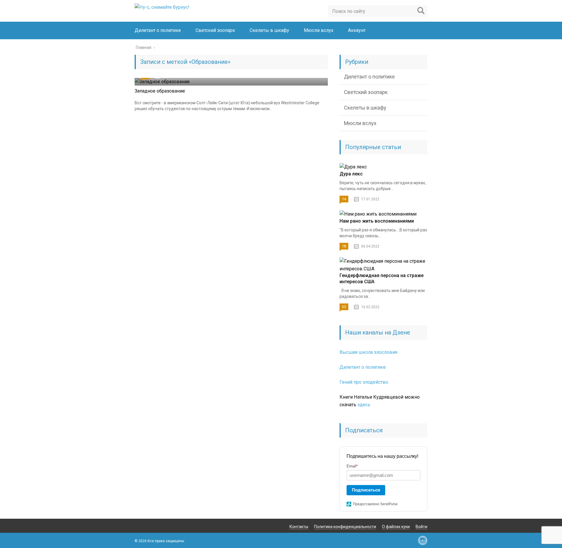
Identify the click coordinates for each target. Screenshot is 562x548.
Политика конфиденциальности (345, 526)
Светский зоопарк (215, 30)
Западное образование (160, 91)
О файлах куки (396, 526)
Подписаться (366, 489)
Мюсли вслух (318, 30)
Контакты (298, 526)
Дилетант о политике (158, 30)
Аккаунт (357, 30)
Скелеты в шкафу (269, 30)
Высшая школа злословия (368, 352)
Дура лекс (351, 174)
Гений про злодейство (364, 382)
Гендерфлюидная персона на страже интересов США (382, 278)
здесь (363, 404)
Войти (421, 526)
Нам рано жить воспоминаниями (377, 221)
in (422, 540)
